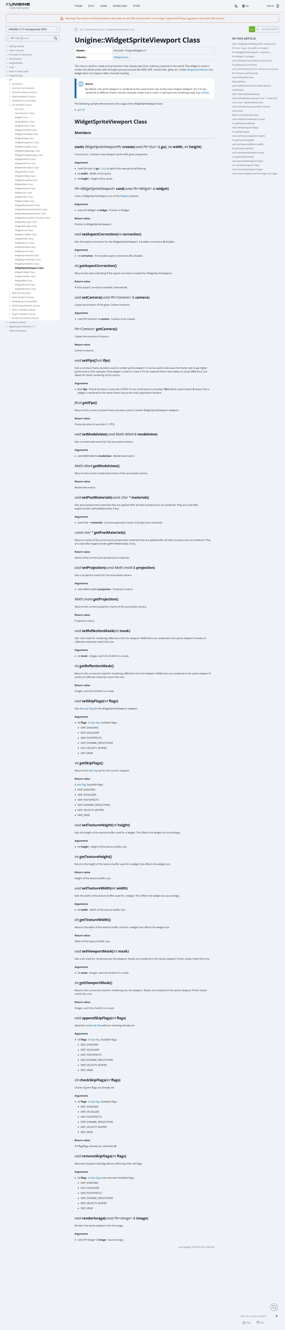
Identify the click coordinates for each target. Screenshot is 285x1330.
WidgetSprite (121, 57)
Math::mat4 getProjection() (245, 115)
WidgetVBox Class (24, 280)
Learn (103, 6)
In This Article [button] (244, 38)
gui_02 (81, 109)
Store (136, 6)
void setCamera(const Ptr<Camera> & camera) (255, 69)
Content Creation (17, 322)
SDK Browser (15, 58)
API (10, 79)
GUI (103, 168)
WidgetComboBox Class (26, 134)
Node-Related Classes (23, 297)
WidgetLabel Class (24, 196)
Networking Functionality (24, 301)
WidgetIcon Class (23, 192)
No (262, 1322)
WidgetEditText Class (25, 163)
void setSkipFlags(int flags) (245, 127)
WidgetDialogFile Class (26, 146)
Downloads (120, 6)
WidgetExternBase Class (27, 167)
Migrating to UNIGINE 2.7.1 (22, 326)
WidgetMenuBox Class (26, 226)
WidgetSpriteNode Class (27, 255)
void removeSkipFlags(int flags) (247, 169)
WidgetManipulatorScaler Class (30, 213)
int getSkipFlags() (240, 131)
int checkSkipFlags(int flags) (245, 165)
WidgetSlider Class (24, 238)
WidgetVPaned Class (25, 284)
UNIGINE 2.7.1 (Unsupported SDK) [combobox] (28, 29)
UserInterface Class (24, 113)
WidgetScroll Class (24, 230)
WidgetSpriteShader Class (28, 259)
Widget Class (21, 117)
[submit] (55, 38)
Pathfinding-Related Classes (26, 305)
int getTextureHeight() (243, 140)
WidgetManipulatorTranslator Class (32, 217)
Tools (11, 67)
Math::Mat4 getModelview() (245, 94)
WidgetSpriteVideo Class (27, 263)
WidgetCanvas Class (25, 125)
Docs (91, 6)
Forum (78, 6)
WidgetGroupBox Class (26, 180)
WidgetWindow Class (25, 288)
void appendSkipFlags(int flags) (247, 161)
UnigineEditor (16, 63)
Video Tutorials (16, 50)
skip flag (88, 708)
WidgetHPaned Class (25, 188)
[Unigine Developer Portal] (18, 6)
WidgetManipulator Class (27, 205)
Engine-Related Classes (23, 96)
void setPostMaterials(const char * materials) (254, 98)
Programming (16, 75)
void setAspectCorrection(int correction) (252, 60)
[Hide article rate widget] (276, 1316)
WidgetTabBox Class (25, 272)
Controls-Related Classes (24, 92)
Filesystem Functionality (24, 100)
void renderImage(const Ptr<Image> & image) (254, 173)
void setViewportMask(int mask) (248, 152)
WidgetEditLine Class (25, 159)
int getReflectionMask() (243, 123)
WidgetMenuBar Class (26, 221)
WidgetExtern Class (24, 171)
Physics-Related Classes (24, 309)
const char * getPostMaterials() (247, 102)
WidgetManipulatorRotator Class (31, 209)
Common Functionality (23, 88)
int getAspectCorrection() (244, 64)
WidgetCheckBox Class (26, 129)
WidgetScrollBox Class (26, 234)
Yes (248, 1322)
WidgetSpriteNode (197, 69)
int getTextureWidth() (242, 148)
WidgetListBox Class (25, 201)
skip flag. (81, 784)
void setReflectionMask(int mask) (248, 119)
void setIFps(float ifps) (243, 77)
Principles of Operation (20, 54)
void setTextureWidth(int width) (248, 144)
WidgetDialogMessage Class (29, 155)
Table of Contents (18, 330)
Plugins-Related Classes (24, 314)
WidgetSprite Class (24, 251)
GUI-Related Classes (22, 104)
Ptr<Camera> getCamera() (245, 73)
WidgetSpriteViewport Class (29, 268)
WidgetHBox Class (24, 184)
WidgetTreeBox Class (25, 276)
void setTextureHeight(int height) (248, 135)
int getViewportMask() (243, 156)
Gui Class (19, 109)
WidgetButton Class (24, 121)
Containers (17, 83)
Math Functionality (21, 293)
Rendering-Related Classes (25, 318)
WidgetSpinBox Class (25, 247)
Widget (124, 196)
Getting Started (16, 46)
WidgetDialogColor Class (27, 142)
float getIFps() (238, 81)
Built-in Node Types (19, 71)
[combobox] (245, 6)
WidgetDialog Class (24, 138)
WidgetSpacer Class (25, 242)
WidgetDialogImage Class (27, 150)
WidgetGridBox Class (25, 175)
